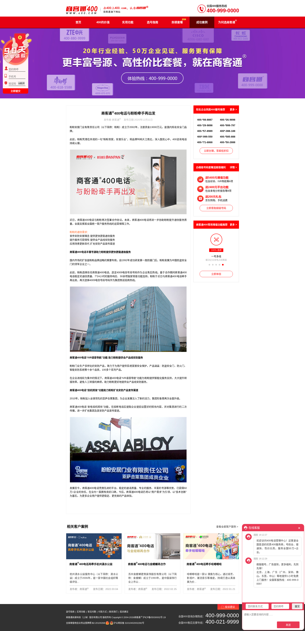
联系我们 (113, 612)
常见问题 (92, 612)
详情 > (233, 167)
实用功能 (81, 612)
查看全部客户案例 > (227, 526)
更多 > (233, 109)
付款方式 (102, 612)
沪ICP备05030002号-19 (154, 617)
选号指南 (70, 612)
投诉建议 (124, 612)
